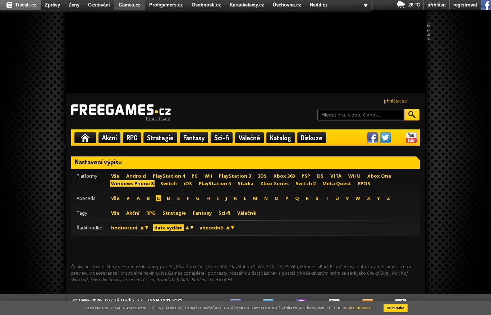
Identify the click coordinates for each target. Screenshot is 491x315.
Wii (208, 176)
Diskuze (311, 138)
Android (136, 176)
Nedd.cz (319, 5)
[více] (365, 5)
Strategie (160, 138)
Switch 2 (305, 183)
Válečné (249, 138)
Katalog (280, 138)
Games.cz (130, 5)
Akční (109, 138)
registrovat (465, 5)
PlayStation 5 (215, 183)
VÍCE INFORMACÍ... (362, 308)
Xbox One (379, 176)
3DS (262, 176)
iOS (188, 183)
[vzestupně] (142, 227)
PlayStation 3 (235, 176)
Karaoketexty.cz (247, 5)
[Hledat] (411, 114)
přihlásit (436, 5)
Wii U (354, 176)
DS (320, 176)
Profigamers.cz (166, 5)
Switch (168, 183)
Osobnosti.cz (206, 5)
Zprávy (52, 5)
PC (195, 176)
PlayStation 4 (169, 176)
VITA (335, 176)
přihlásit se (395, 101)
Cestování (99, 5)
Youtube (411, 137)
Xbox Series (274, 183)
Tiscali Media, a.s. (124, 300)
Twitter (385, 137)
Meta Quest (336, 183)
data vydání (168, 227)
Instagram (398, 137)
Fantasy (194, 138)
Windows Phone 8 (132, 183)
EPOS (364, 183)
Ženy (74, 5)
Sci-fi (221, 138)
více (365, 5)
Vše (115, 176)
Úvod (85, 137)
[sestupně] (146, 227)
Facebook (372, 137)
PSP (306, 176)
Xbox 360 (284, 176)
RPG (132, 138)
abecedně (211, 227)
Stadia (245, 183)
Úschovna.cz (287, 5)
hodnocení (124, 227)
